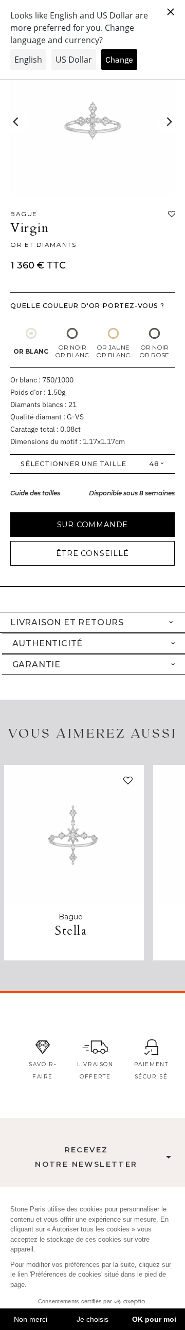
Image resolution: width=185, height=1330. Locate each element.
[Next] (168, 121)
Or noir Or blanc (72, 351)
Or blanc (30, 351)
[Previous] (16, 121)
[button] (126, 783)
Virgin (29, 228)
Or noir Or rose (154, 351)
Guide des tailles (35, 493)
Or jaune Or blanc (113, 351)
